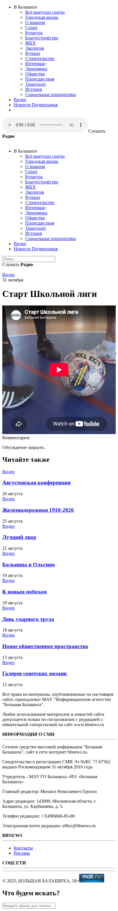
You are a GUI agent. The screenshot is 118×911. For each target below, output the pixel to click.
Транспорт (35, 84)
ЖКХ (30, 43)
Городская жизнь (41, 17)
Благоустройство (41, 37)
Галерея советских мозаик (34, 673)
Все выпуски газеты (45, 12)
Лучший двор (19, 537)
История (33, 89)
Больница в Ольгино (28, 565)
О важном (35, 22)
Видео (20, 99)
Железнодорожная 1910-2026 (38, 510)
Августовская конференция (36, 483)
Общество (35, 73)
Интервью (35, 63)
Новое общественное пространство (45, 646)
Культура (34, 32)
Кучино (32, 53)
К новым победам (24, 592)
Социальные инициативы (50, 94)
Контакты (23, 848)
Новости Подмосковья (36, 104)
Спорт (31, 27)
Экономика (36, 68)
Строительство (39, 58)
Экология (34, 48)
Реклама (22, 853)
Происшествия (39, 79)
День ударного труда (28, 619)
